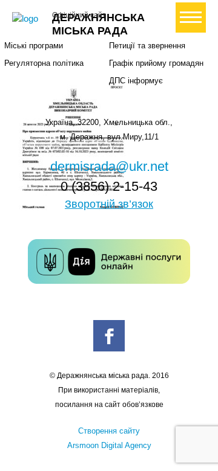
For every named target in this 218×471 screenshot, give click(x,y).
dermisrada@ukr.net (109, 166)
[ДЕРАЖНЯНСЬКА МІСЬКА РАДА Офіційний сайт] (27, 18)
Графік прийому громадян (156, 63)
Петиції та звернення (147, 45)
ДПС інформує (136, 80)
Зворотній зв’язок (109, 204)
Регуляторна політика (44, 63)
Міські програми (33, 45)
